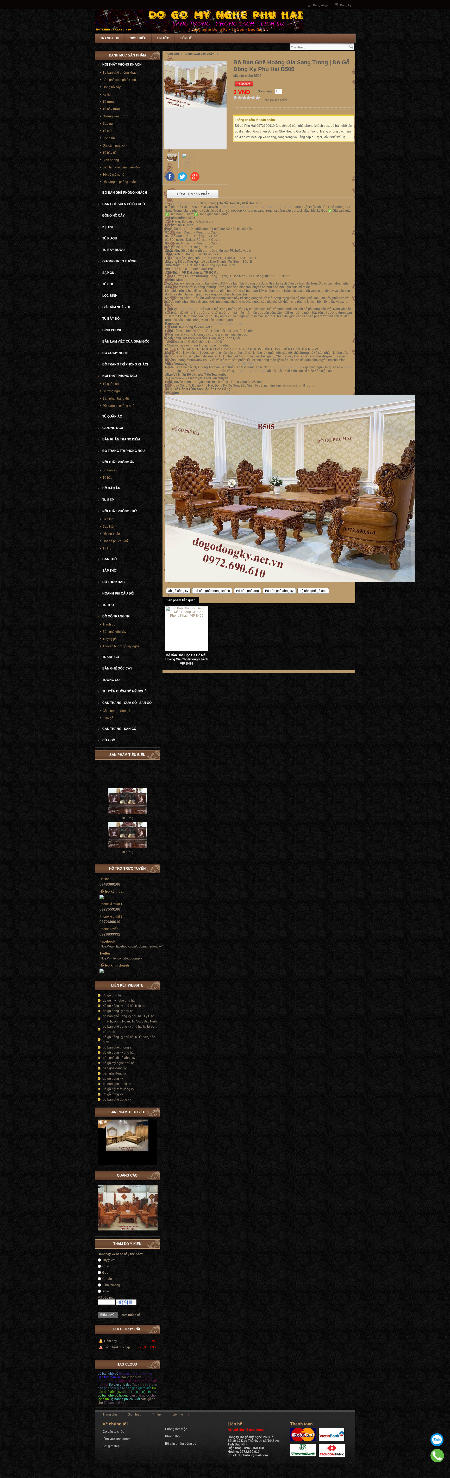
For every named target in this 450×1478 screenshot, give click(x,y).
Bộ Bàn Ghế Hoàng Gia (182, 203)
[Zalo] (436, 1439)
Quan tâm (244, 83)
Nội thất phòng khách (122, 64)
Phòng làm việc (176, 1429)
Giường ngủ (111, 391)
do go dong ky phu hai (118, 1011)
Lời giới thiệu (112, 1446)
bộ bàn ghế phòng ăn (286, 367)
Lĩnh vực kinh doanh (117, 1439)
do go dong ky (113, 1079)
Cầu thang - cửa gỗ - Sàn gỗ (127, 703)
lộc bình (103, 1399)
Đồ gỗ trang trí (116, 616)
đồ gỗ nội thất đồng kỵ (118, 1089)
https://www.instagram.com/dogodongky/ (208, 393)
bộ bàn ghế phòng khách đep (239, 207)
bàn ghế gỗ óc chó (142, 1395)
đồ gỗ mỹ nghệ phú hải (119, 1063)
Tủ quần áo (111, 384)
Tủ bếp (108, 477)
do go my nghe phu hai (119, 1000)
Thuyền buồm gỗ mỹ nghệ (121, 646)
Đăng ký (345, 5)
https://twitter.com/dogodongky (120, 958)
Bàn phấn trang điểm (117, 398)
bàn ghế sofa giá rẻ (111, 1388)
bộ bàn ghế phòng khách (212, 591)
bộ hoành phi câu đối (251, 371)
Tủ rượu (108, 102)
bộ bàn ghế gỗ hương (113, 1395)
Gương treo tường (115, 116)
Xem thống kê (130, 1314)
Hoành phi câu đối (116, 541)
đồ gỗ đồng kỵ (188, 309)
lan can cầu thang (143, 1392)
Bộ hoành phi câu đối (125, 1399)
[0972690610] (437, 1455)
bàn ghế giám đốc (138, 1388)
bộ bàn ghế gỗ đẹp (313, 591)
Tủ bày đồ (110, 153)
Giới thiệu (138, 38)
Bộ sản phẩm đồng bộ (180, 1443)
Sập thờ (108, 526)
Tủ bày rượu (111, 109)
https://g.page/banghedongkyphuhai (209, 280)
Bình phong (111, 160)
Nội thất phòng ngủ (119, 376)
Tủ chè (107, 131)
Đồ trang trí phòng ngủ (118, 406)
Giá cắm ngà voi (114, 145)
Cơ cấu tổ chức (113, 1431)
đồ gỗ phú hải (112, 995)
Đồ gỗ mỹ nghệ (113, 174)
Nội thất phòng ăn (118, 462)
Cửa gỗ (108, 718)
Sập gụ (108, 123)
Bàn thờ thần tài (109, 1377)
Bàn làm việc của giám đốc (122, 167)
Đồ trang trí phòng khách (120, 182)
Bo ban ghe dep (120, 1384)
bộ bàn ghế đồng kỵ (117, 1099)
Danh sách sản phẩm (199, 53)
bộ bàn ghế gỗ (108, 1373)
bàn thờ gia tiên (208, 371)
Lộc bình (109, 138)
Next (153, 1111)
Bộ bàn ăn (110, 470)
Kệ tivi (107, 94)
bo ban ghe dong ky (117, 1084)
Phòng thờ (172, 1436)
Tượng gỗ (110, 639)
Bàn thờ (108, 519)
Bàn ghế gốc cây (114, 632)
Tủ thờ (107, 548)
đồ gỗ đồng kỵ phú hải (118, 1052)
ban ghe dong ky (115, 1068)
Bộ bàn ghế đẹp (247, 591)
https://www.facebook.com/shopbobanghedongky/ (216, 323)
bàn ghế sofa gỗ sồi (133, 1381)
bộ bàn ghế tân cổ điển (278, 207)
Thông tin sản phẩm (192, 194)
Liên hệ (186, 38)
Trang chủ (109, 38)
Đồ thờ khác (111, 534)
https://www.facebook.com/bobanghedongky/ (130, 946)
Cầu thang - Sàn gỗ (116, 711)
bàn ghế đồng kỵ (115, 1073)
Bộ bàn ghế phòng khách (120, 72)
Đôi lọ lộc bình (131, 1377)
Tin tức (163, 38)
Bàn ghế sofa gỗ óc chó (119, 80)
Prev (148, 1111)
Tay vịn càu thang (144, 1384)
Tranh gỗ (109, 624)
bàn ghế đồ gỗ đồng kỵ (119, 1058)
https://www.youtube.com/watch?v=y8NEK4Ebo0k (223, 363)
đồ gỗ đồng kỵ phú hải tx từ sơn (125, 1006)
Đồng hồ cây (112, 87)
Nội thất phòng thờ (119, 511)
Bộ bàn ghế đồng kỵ (279, 591)
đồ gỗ (126, 1392)
